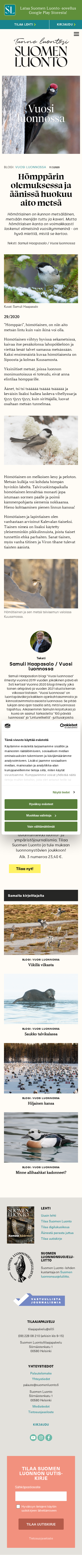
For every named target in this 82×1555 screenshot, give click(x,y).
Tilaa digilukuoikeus (55, 1226)
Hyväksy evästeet (41, 804)
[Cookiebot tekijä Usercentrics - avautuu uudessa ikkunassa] (60, 726)
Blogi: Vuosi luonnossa (41, 959)
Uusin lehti (48, 1215)
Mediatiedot (41, 1406)
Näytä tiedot (61, 792)
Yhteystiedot (41, 1378)
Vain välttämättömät (41, 826)
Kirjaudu (41, 1424)
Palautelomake (41, 1373)
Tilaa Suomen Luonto (56, 1221)
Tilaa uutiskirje (51, 1238)
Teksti (41, 658)
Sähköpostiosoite (27, 1487)
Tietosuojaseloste (41, 1411)
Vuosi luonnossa (25, 167)
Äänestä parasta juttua (57, 1232)
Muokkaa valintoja (38, 815)
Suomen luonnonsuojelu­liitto (56, 1274)
